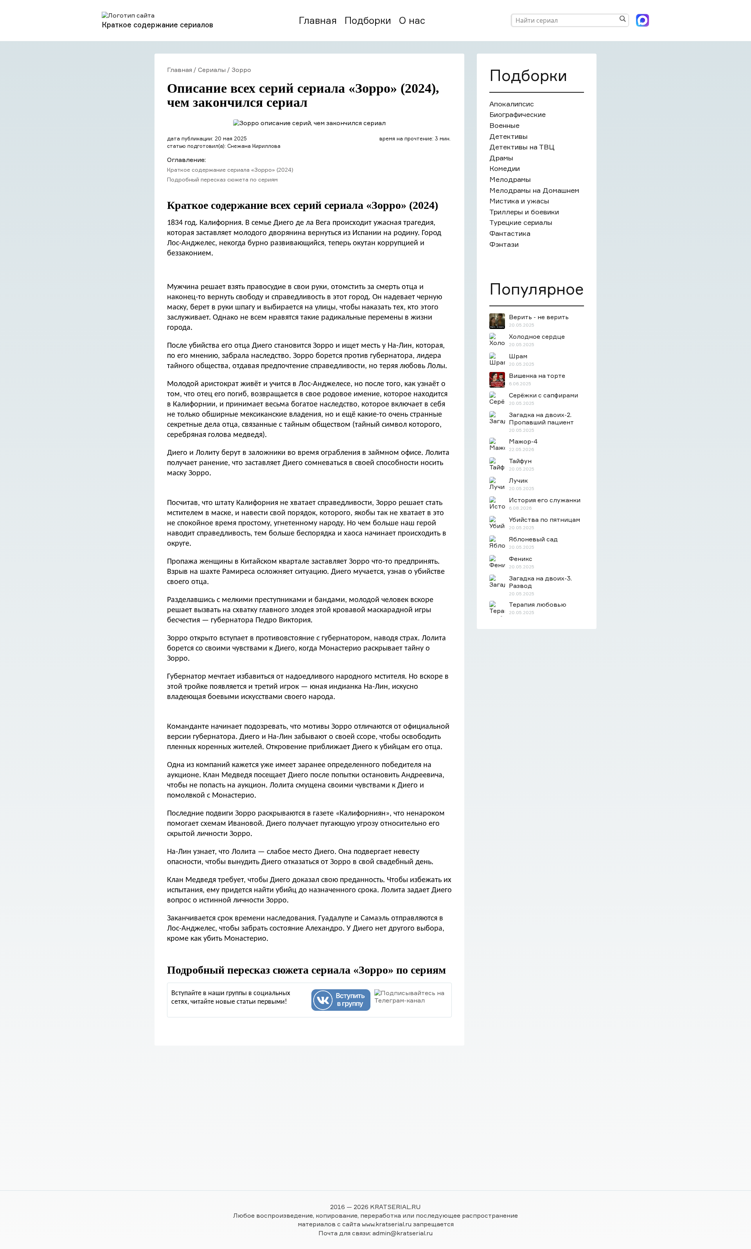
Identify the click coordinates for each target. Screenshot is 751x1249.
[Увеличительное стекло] (622, 19)
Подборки (368, 20)
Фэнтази (504, 244)
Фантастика (509, 233)
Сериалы (212, 70)
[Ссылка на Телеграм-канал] (410, 996)
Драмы (501, 158)
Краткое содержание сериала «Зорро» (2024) (230, 169)
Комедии (504, 168)
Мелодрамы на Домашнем (534, 190)
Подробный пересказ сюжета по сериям (222, 179)
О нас (412, 20)
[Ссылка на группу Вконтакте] (340, 1000)
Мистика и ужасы (519, 201)
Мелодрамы (510, 179)
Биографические (517, 114)
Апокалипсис (511, 104)
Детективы (508, 136)
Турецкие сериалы (520, 222)
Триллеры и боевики (524, 212)
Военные (504, 125)
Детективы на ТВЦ (522, 147)
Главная (318, 20)
